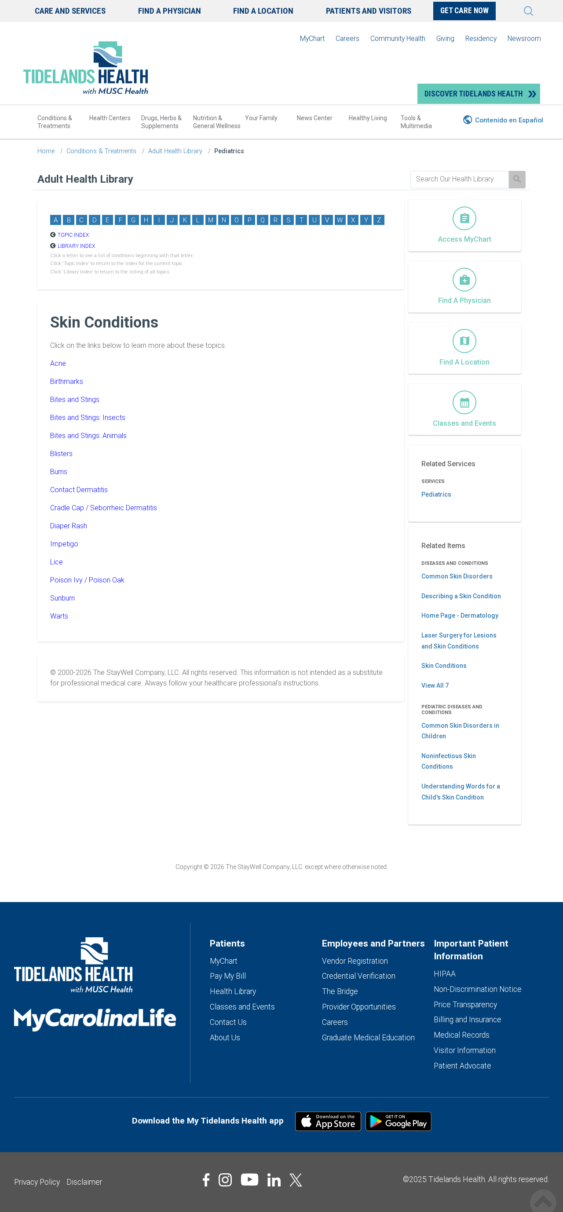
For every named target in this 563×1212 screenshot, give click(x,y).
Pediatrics (229, 151)
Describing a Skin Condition (461, 596)
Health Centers (110, 118)
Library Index (76, 246)
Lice (56, 562)
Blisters (61, 453)
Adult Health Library (175, 151)
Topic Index (73, 235)
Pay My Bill (228, 976)
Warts (59, 616)
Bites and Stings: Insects (87, 417)
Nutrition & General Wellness (217, 121)
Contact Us (228, 1022)
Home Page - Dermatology (459, 615)
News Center (315, 118)
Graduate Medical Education (368, 1037)
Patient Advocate (462, 1065)
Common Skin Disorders (457, 576)
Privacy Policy (37, 1182)
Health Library (233, 991)
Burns (58, 472)
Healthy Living (368, 118)
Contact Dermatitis (79, 490)
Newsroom (524, 38)
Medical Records (462, 1035)
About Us (225, 1037)
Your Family (261, 118)
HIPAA (445, 973)
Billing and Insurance (467, 1019)
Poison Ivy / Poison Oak (87, 580)
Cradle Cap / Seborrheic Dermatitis (103, 508)
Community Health (397, 38)
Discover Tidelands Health (473, 93)
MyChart (312, 38)
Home (46, 151)
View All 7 (435, 685)
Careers (347, 38)
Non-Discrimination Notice (478, 989)
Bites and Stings (74, 399)
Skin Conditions (444, 665)
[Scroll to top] (543, 1193)
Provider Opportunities (359, 1006)
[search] (459, 179)
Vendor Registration (355, 961)
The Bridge (340, 991)
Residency (481, 38)
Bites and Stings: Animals (88, 435)
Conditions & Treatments (54, 121)
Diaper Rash (68, 526)
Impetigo (64, 544)
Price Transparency (465, 1004)
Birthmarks (66, 381)
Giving (445, 38)
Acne (58, 363)
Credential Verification (358, 976)
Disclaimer (84, 1182)
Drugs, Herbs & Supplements (161, 121)
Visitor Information (465, 1050)
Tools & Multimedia (416, 121)
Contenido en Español (509, 120)
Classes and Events (242, 1006)
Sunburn (62, 598)
